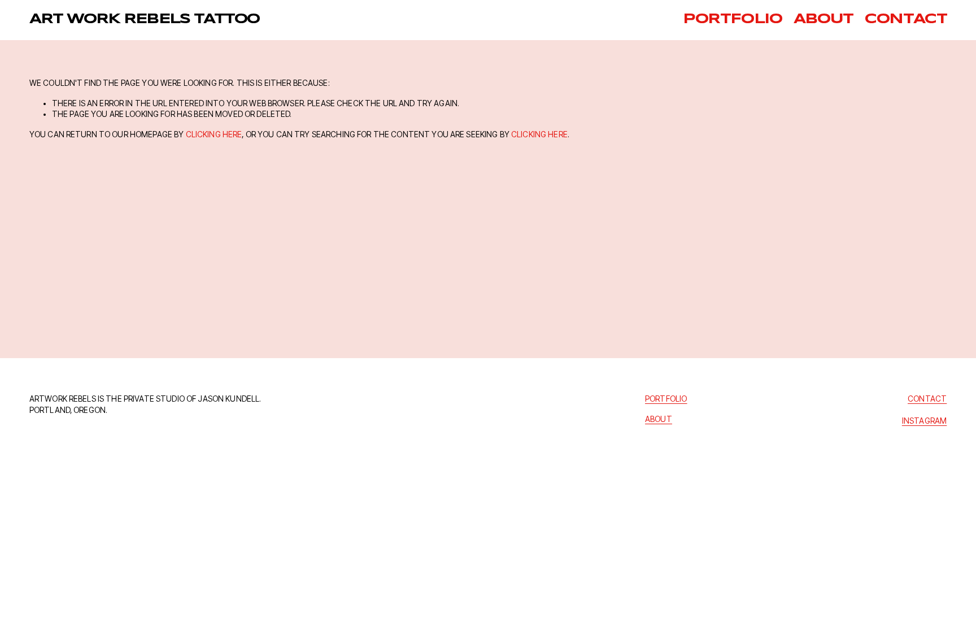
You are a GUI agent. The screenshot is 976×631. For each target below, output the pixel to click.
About (823, 19)
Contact (906, 19)
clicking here (214, 134)
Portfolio (732, 19)
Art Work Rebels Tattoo (144, 19)
